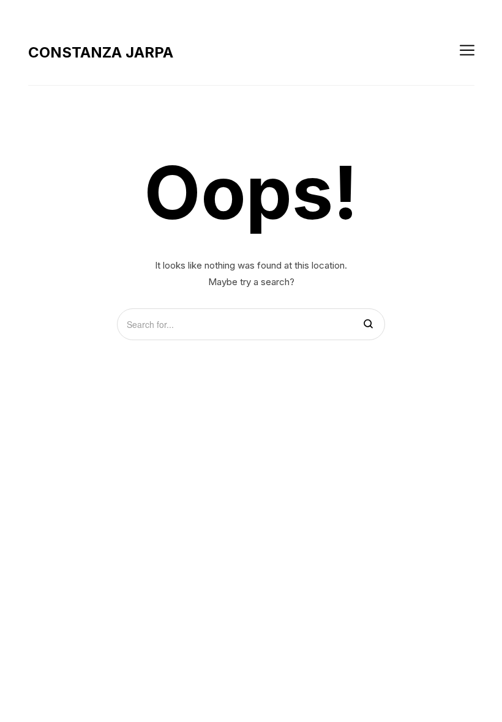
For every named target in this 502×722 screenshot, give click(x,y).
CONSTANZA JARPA (100, 52)
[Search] (368, 324)
